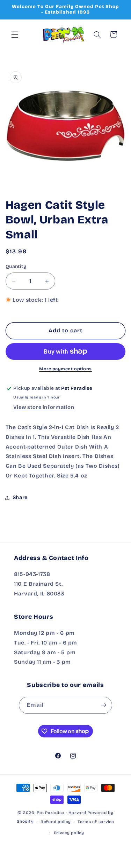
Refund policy (56, 821)
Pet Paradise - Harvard (61, 812)
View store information (43, 407)
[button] (15, 34)
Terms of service (96, 821)
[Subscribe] (104, 705)
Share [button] (20, 497)
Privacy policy (69, 832)
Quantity (16, 266)
